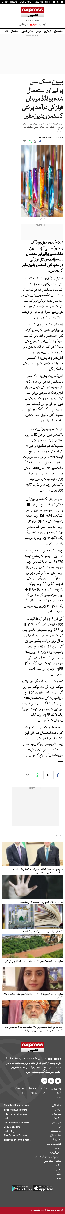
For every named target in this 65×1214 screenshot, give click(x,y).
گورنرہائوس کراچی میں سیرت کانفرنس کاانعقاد (43, 932)
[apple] (43, 1189)
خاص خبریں (27, 31)
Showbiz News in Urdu (16, 1105)
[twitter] (47, 775)
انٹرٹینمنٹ (56, 1131)
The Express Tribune (15, 1135)
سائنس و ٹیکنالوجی (52, 1161)
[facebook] (57, 775)
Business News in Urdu (16, 1123)
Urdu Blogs (9, 1131)
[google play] (22, 1189)
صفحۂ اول (58, 31)
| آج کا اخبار (41, 24)
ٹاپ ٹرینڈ (57, 1140)
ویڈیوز (58, 1174)
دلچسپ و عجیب (53, 1144)
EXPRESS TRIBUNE (9, 2)
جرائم (59, 1178)
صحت (58, 1148)
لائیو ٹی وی (33, 24)
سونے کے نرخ (55, 1153)
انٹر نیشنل (56, 1123)
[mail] (27, 775)
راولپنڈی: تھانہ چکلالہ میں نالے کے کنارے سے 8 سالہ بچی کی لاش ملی (33, 963)
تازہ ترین (47, 31)
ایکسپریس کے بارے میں (56, 1093)
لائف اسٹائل (55, 1135)
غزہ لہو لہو (56, 1114)
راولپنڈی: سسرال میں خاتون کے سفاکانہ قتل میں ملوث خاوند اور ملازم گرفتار (33, 996)
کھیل (38, 31)
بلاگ (58, 1165)
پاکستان (14, 31)
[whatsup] (37, 775)
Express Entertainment (17, 1140)
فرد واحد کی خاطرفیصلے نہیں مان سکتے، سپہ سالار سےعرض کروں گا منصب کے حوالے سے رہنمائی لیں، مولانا (33, 1029)
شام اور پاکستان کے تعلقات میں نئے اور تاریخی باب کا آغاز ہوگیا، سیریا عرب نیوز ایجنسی (38, 871)
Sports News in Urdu (15, 1110)
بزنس (58, 1170)
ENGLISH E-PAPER (42, 2)
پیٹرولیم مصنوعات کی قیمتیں (47, 1157)
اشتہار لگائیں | (24, 24)
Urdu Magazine (12, 1127)
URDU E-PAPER (26, 2)
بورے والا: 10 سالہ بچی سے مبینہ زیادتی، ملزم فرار (41, 902)
